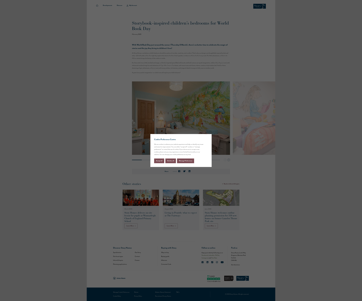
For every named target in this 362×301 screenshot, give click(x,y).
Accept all (159, 161)
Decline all (170, 161)
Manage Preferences (185, 161)
